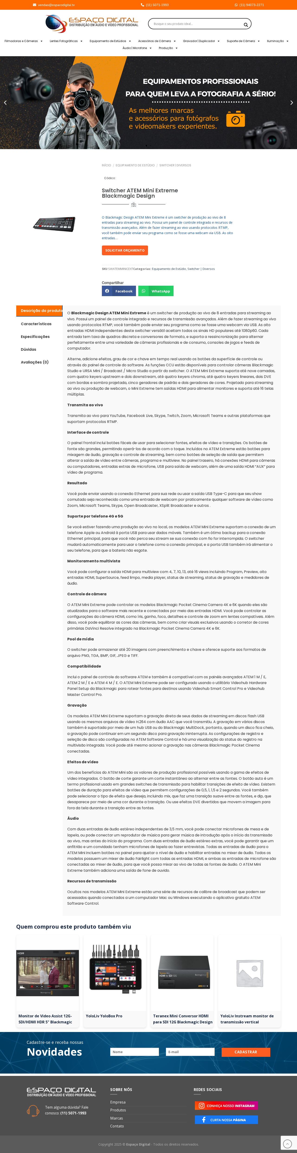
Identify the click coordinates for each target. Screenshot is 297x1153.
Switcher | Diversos (175, 165)
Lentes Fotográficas (64, 41)
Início (106, 165)
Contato (117, 1126)
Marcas (116, 1118)
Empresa (118, 1102)
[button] (5, 103)
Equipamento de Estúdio (135, 165)
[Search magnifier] (246, 24)
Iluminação (275, 41)
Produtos (118, 1110)
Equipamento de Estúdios (108, 41)
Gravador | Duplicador (199, 41)
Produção (166, 48)
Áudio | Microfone (135, 48)
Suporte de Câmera (241, 41)
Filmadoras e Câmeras (21, 41)
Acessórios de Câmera (154, 41)
